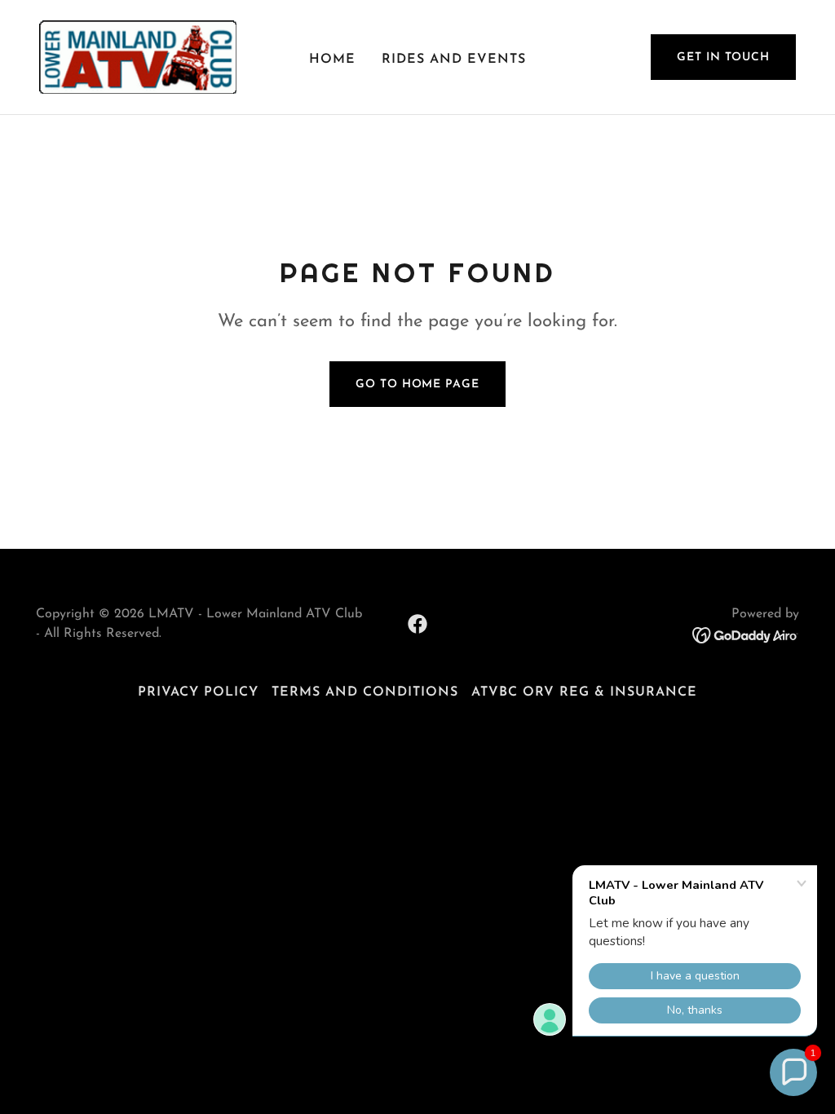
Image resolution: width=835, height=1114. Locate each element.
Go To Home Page (417, 384)
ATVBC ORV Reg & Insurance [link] (584, 692)
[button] (793, 1072)
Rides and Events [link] (454, 59)
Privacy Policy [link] (198, 692)
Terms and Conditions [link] (365, 692)
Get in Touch (723, 57)
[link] (137, 56)
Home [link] (332, 59)
